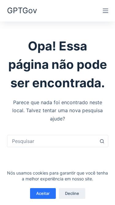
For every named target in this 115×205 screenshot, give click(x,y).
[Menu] (105, 11)
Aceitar (43, 193)
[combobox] (51, 141)
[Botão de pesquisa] (102, 141)
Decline (72, 193)
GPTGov (22, 10)
